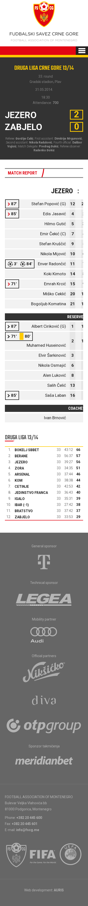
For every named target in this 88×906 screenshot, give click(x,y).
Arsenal (22, 474)
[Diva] (44, 701)
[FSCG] (16, 855)
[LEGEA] (44, 598)
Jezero (21, 462)
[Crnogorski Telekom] (44, 562)
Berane (21, 456)
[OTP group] (44, 725)
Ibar (18, 505)
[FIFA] (43, 855)
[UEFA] (70, 855)
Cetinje (22, 487)
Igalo (20, 499)
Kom (18, 480)
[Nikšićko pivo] (44, 672)
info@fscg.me (27, 830)
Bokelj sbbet (27, 450)
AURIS (59, 890)
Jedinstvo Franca (31, 493)
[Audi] (44, 635)
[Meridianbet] (44, 762)
